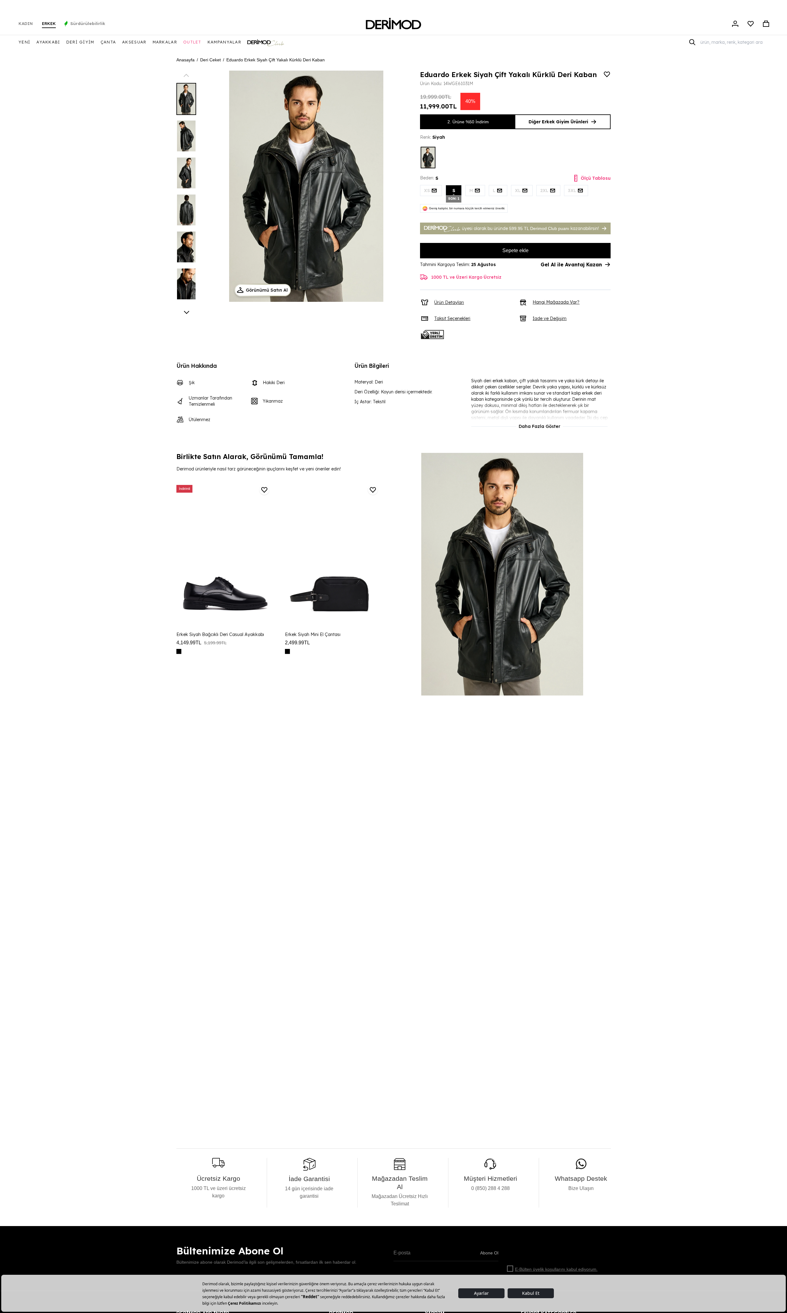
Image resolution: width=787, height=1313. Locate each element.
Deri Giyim (80, 41)
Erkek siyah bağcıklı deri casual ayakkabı (220, 634)
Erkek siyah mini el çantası (312, 634)
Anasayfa (185, 59)
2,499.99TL (297, 642)
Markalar (165, 41)
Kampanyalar (224, 41)
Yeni (24, 41)
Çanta (108, 41)
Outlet (192, 41)
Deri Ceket (210, 59)
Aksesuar (134, 41)
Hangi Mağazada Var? (556, 302)
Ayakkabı (48, 41)
